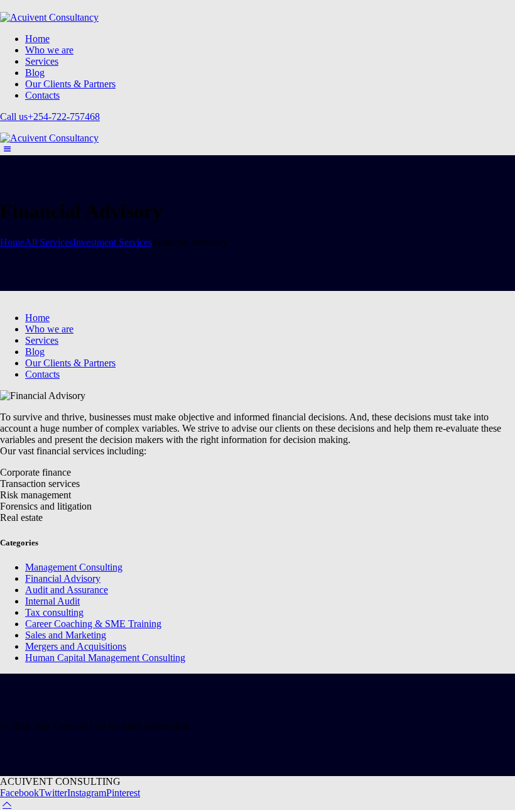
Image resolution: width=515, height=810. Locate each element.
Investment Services (112, 242)
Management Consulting (73, 567)
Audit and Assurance (66, 589)
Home (12, 242)
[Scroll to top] (7, 804)
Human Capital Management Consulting (105, 657)
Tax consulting (54, 612)
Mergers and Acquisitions (75, 646)
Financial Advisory (62, 578)
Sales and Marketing (65, 635)
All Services (48, 242)
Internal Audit (52, 601)
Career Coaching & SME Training (93, 623)
